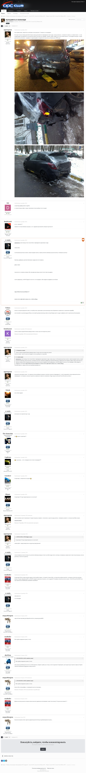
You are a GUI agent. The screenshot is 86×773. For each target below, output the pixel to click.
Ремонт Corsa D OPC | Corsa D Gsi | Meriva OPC (32, 21)
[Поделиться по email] (6, 761)
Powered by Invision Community (43, 771)
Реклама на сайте (34, 10)
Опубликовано (21, 29)
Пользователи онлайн (24, 13)
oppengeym (17, 242)
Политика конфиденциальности (39, 768)
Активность (11, 10)
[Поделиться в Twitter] (4, 761)
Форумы (3, 13)
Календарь (15, 13)
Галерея (19, 10)
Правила (9, 13)
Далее (6, 737)
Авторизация (72, 19)
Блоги (25, 10)
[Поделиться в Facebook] (2, 761)
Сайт (4, 10)
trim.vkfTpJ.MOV (18, 520)
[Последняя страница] (9, 26)
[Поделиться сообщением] (83, 29)
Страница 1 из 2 (14, 25)
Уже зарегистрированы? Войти (77, 1)
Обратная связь (50, 768)
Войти (43, 749)
